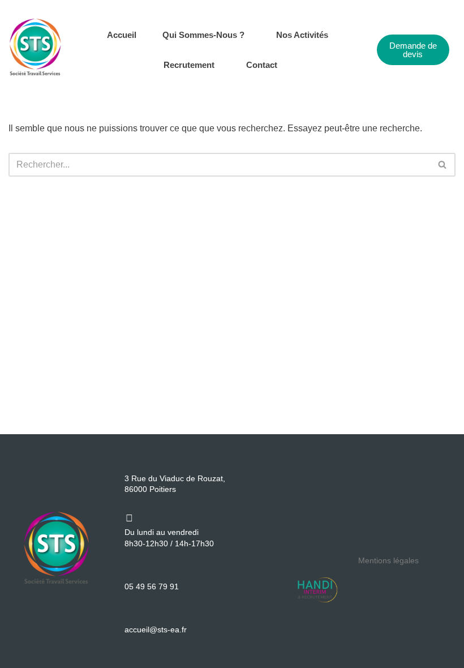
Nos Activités (302, 35)
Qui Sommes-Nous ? (203, 35)
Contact (261, 65)
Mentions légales (388, 560)
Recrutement (189, 65)
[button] (206, 35)
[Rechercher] (443, 165)
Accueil (121, 35)
